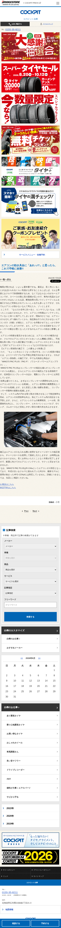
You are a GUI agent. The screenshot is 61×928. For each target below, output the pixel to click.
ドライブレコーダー (16, 770)
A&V (9, 779)
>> (39, 658)
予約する (45, 923)
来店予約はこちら (8, 487)
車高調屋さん (13, 752)
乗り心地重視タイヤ (16, 725)
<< (22, 658)
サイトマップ (38, 876)
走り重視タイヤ (14, 716)
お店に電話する (16, 24)
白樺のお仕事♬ (14, 639)
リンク (5, 876)
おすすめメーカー (15, 648)
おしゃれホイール (15, 743)
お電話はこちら (7, 484)
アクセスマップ (48, 24)
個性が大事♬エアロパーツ (18, 788)
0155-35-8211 (13, 29)
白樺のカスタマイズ (14, 630)
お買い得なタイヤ (15, 733)
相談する (16, 923)
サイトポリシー (9, 870)
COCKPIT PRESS (32, 3)
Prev (26, 511)
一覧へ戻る (6, 279)
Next (35, 511)
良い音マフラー (14, 761)
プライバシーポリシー (42, 870)
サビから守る (13, 797)
